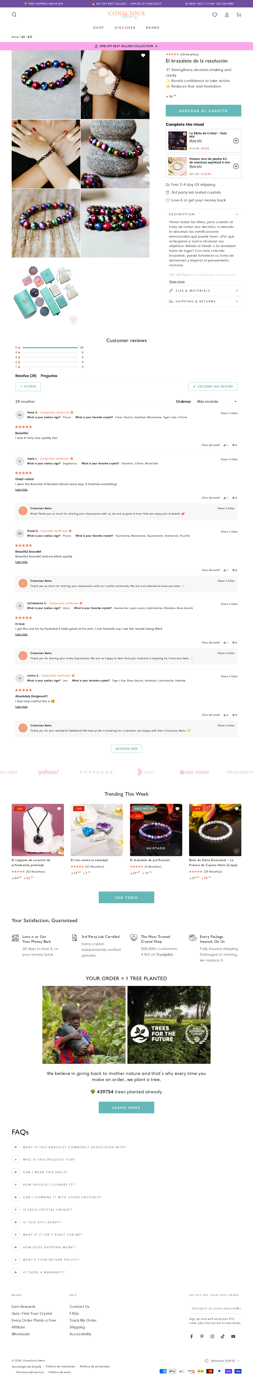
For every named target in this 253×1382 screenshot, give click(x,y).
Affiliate (18, 1327)
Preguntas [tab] (49, 376)
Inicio (15, 36)
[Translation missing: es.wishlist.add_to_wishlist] (143, 55)
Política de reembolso (60, 1366)
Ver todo (126, 897)
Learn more (126, 1107)
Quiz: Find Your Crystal (32, 1313)
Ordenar (184, 401)
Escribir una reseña (217, 387)
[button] (14, 15)
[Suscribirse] (239, 1308)
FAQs (74, 1313)
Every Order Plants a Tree (34, 1320)
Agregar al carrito (203, 110)
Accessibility (80, 1334)
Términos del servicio (30, 1372)
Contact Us (80, 1306)
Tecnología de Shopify (26, 1366)
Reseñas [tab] (25, 376)
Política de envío (60, 1372)
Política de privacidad (95, 1366)
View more (177, 282)
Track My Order (83, 1320)
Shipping (77, 1327)
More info (195, 140)
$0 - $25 (27, 36)
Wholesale (21, 1334)
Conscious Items (34, 1360)
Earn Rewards (24, 1306)
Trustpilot (165, 954)
